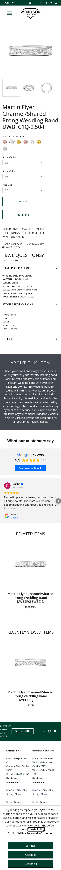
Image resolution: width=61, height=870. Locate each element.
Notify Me (23, 214)
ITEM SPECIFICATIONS (16, 268)
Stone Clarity (9, 157)
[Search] (41, 3)
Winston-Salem (13, 237)
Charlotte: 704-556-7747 (17, 774)
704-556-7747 (17, 260)
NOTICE (7, 339)
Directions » (12, 778)
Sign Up (19, 731)
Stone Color (8, 171)
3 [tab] (16, 610)
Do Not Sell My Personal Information (31, 833)
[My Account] (56, 3)
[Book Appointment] (29, 3)
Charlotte (37, 233)
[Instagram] (50, 731)
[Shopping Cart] (51, 3)
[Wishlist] (46, 3)
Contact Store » (13, 802)
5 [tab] (25, 610)
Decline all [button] (30, 864)
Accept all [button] (30, 855)
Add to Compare (13, 244)
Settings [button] (31, 845)
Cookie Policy (36, 829)
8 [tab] (40, 610)
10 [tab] (50, 610)
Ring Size (7, 184)
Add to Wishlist (35, 244)
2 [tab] (11, 610)
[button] (9, 13)
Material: (14, 136)
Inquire (22, 201)
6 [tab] (30, 610)
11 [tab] (55, 610)
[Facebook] (44, 731)
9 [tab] (45, 610)
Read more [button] (10, 508)
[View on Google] (7, 485)
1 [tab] (6, 610)
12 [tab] (30, 614)
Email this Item (12, 247)
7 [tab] (35, 610)
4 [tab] (20, 610)
